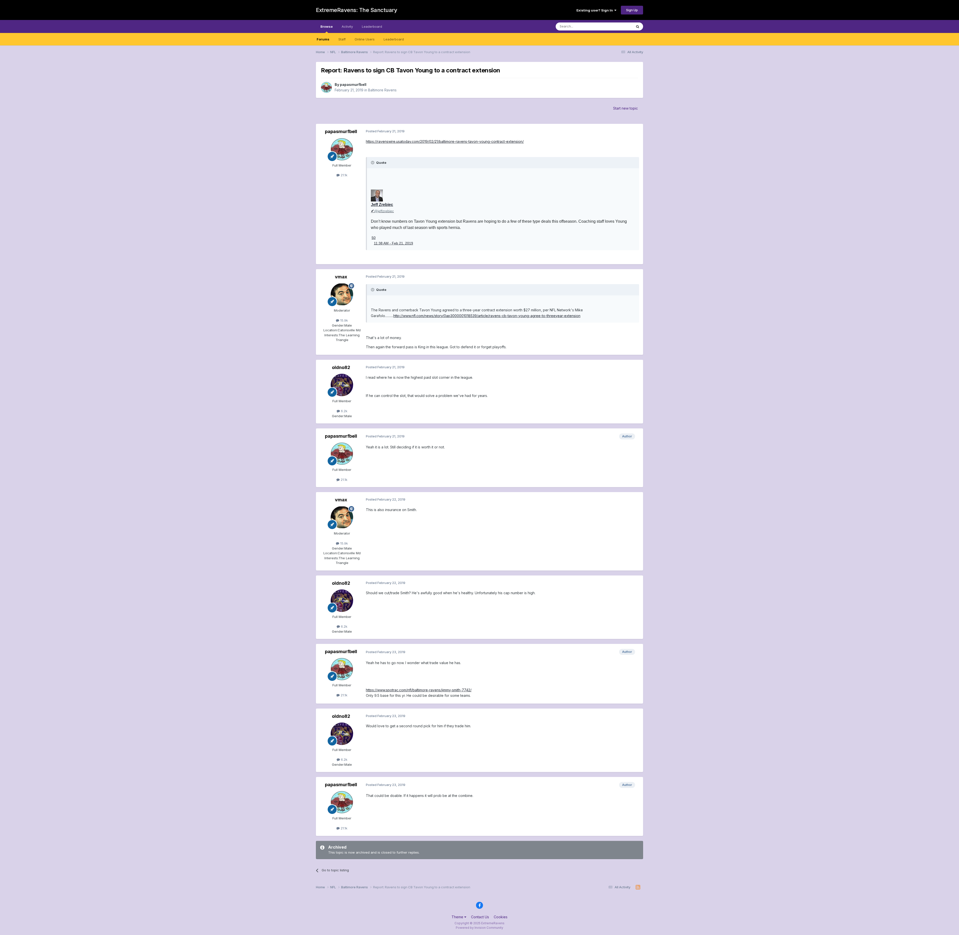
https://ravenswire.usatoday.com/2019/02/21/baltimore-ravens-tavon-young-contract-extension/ (445, 141)
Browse (326, 26)
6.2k (343, 411)
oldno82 (341, 367)
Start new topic (625, 108)
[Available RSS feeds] (638, 887)
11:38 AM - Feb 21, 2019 (393, 243)
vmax (341, 276)
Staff (342, 39)
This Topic (617, 26)
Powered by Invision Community (479, 928)
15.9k (343, 320)
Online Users (365, 39)
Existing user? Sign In (595, 10)
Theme (458, 917)
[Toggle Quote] (373, 163)
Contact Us (480, 917)
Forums (323, 39)
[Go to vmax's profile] (342, 294)
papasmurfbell (353, 84)
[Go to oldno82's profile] (342, 385)
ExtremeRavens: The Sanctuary (356, 10)
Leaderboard (394, 39)
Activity (347, 26)
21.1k (343, 175)
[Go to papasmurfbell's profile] (326, 87)
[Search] (637, 26)
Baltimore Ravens (382, 90)
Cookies (500, 917)
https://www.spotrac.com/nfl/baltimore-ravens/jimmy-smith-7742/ (419, 690)
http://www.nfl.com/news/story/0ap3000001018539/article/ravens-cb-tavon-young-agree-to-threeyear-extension (486, 316)
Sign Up (632, 10)
